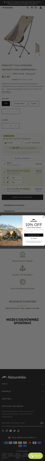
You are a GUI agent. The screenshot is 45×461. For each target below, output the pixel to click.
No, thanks (34, 238)
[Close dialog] (43, 217)
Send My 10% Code (34, 235)
